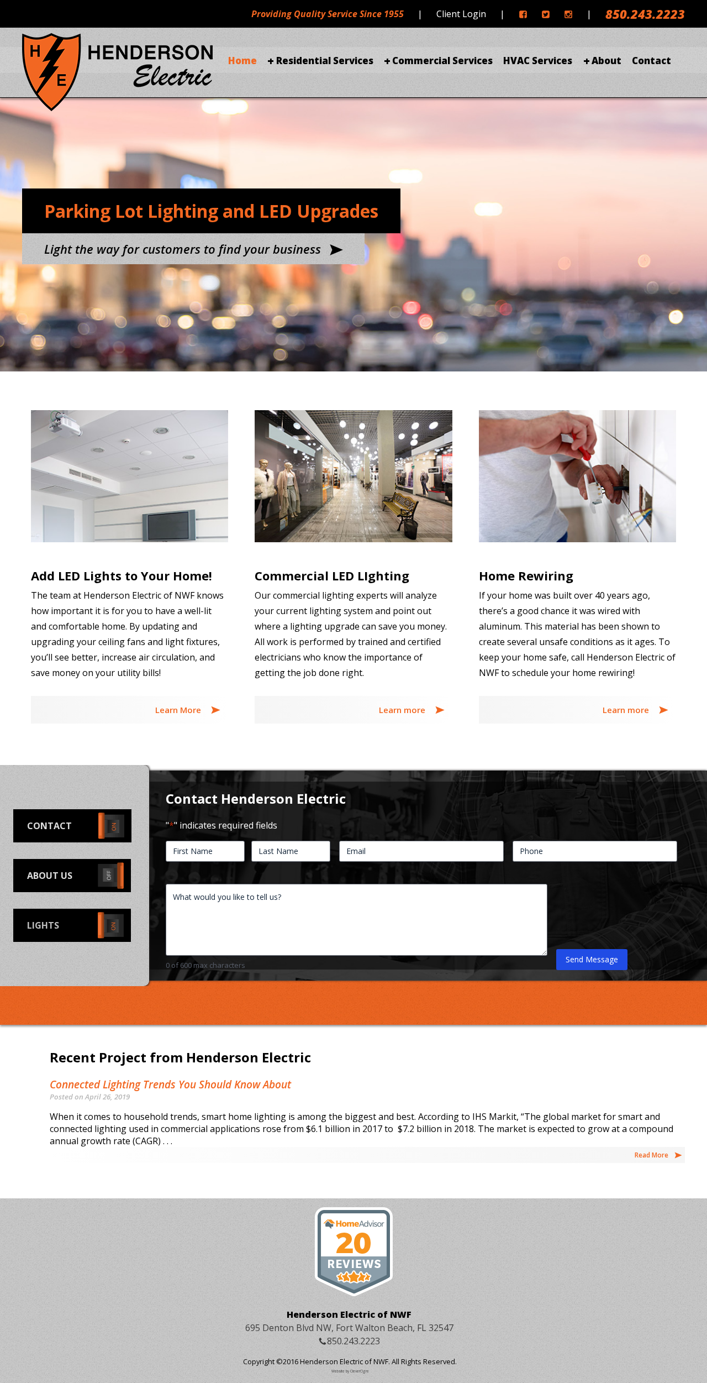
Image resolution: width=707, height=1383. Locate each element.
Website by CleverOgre (350, 1371)
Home (242, 60)
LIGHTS (43, 925)
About (606, 60)
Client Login (461, 14)
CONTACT (49, 826)
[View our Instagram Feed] (568, 14)
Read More (651, 1155)
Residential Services (324, 60)
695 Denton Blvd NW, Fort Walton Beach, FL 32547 (349, 1328)
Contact (651, 60)
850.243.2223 (645, 14)
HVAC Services (537, 60)
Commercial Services (442, 60)
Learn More (179, 709)
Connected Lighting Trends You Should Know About (170, 1084)
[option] (353, 226)
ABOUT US (49, 875)
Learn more (403, 709)
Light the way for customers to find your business (184, 248)
